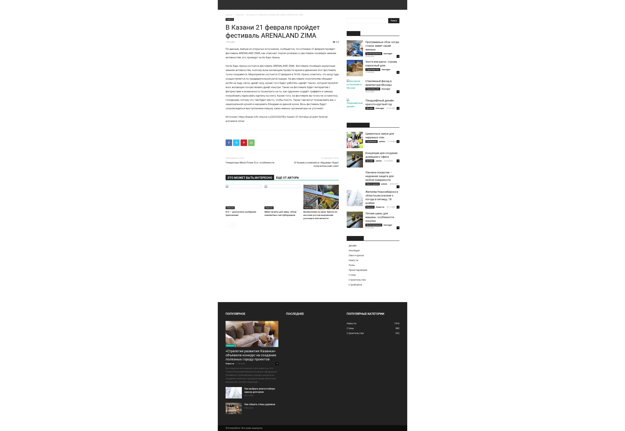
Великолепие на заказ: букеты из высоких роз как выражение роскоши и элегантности (320, 215)
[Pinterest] (244, 142)
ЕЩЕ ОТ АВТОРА (287, 177)
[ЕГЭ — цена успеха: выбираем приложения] (243, 197)
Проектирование (373, 53)
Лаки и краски (372, 184)
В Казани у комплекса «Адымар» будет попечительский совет (316, 164)
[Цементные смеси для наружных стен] (355, 140)
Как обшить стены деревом (259, 404)
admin (382, 141)
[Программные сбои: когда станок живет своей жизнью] (355, 48)
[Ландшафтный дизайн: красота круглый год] (355, 107)
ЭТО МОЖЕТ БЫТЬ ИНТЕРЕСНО (250, 177)
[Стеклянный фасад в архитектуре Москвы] (355, 87)
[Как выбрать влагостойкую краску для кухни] (234, 392)
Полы (352, 265)
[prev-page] (228, 225)
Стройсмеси (371, 141)
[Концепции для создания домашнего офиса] (355, 159)
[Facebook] (229, 142)
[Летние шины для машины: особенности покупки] (355, 220)
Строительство (372, 69)
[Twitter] (236, 142)
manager (387, 53)
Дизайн (369, 108)
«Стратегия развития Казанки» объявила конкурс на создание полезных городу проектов (251, 355)
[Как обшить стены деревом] (234, 408)
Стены (352, 274)
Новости (240, 14)
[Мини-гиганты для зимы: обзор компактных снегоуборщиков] (282, 197)
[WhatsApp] (251, 142)
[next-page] (233, 225)
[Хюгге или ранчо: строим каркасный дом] (355, 68)
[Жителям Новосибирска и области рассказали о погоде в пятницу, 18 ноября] (355, 198)
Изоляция (354, 250)
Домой (229, 14)
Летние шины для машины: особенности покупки (379, 217)
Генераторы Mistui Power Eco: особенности (250, 162)
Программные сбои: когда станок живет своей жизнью (382, 45)
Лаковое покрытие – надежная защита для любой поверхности (379, 176)
